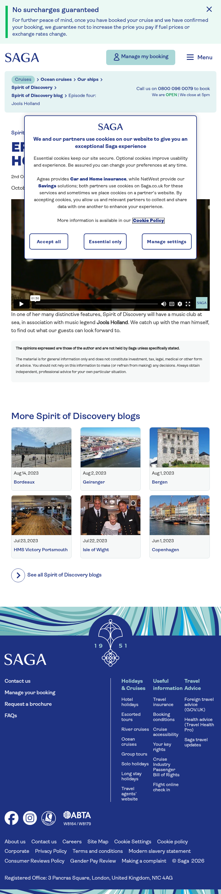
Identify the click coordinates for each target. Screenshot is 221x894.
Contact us (18, 681)
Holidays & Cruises (133, 685)
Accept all (49, 242)
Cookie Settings (132, 842)
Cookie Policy (148, 220)
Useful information (167, 685)
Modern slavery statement (160, 851)
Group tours (134, 754)
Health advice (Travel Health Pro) (199, 725)
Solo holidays (135, 764)
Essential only (105, 242)
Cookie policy (172, 842)
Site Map (97, 842)
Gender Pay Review (93, 861)
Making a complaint (144, 861)
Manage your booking (30, 693)
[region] (110, 187)
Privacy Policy (51, 851)
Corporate (17, 851)
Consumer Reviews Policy (34, 861)
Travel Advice (192, 685)
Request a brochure (28, 704)
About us (15, 842)
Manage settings (166, 242)
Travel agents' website (129, 794)
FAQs (11, 716)
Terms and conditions (98, 851)
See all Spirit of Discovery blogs (64, 575)
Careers (72, 842)
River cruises (135, 729)
